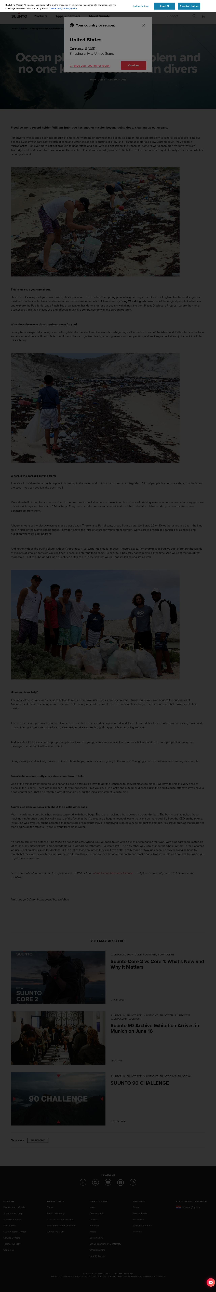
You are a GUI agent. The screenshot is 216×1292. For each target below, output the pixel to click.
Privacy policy (70, 8)
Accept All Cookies (189, 6)
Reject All (164, 6)
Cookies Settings (140, 6)
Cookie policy (56, 8)
